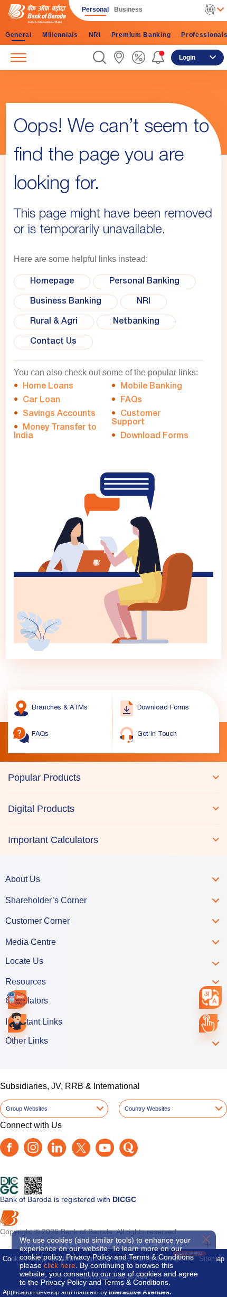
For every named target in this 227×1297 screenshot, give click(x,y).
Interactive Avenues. (140, 1292)
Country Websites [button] (148, 1108)
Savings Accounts (59, 414)
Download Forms (154, 436)
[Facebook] (9, 1147)
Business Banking (65, 302)
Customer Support (135, 418)
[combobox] (210, 997)
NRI (143, 302)
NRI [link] (95, 35)
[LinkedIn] (57, 1148)
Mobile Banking (151, 387)
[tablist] (113, 808)
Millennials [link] (60, 35)
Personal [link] (95, 9)
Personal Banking (144, 282)
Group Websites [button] (27, 1108)
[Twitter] (81, 1148)
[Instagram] (33, 1147)
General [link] (18, 35)
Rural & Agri (54, 322)
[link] (119, 57)
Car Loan (41, 400)
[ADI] (17, 1023)
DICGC (124, 1199)
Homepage (52, 282)
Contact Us (53, 342)
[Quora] (128, 1148)
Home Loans (48, 387)
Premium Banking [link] (141, 35)
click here (59, 1265)
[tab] (113, 777)
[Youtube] (105, 1148)
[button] (99, 57)
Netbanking (136, 322)
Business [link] (128, 9)
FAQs (131, 400)
